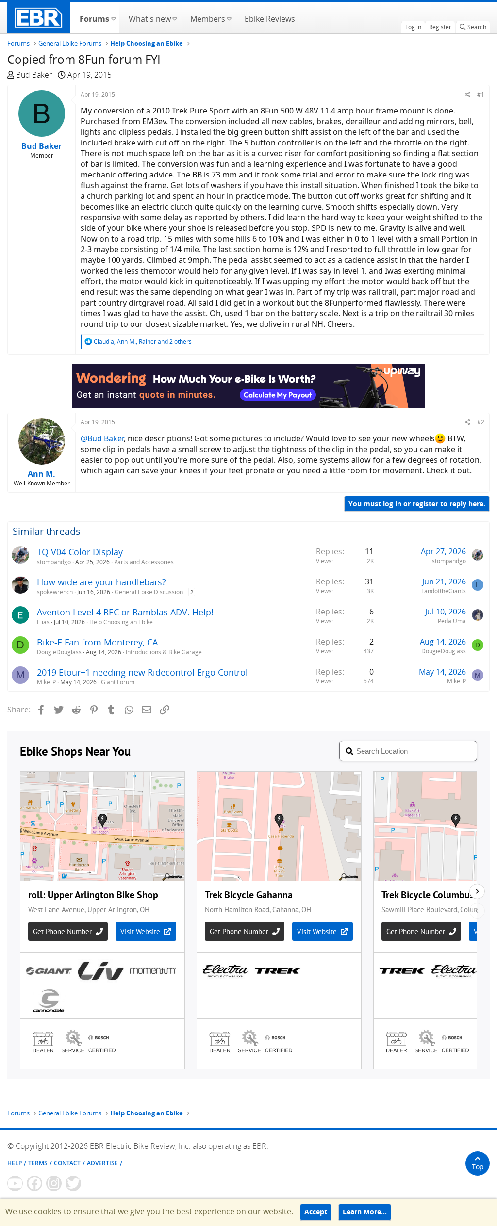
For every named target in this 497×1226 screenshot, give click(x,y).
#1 (480, 94)
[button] (113, 18)
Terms (38, 1163)
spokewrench (55, 592)
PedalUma (452, 621)
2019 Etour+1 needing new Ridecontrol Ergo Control (142, 672)
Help (14, 1163)
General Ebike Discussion (149, 592)
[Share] (468, 94)
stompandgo (54, 562)
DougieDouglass (59, 652)
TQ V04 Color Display (80, 552)
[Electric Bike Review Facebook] (34, 1183)
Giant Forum (117, 682)
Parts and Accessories (144, 562)
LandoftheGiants (443, 591)
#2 (480, 422)
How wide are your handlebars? (101, 582)
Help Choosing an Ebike (121, 622)
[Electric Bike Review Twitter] (73, 1183)
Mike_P (46, 682)
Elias (43, 622)
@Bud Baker (102, 438)
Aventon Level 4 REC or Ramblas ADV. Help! (125, 612)
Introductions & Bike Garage (164, 652)
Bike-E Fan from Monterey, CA (97, 642)
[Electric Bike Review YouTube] (15, 1183)
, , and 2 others (143, 342)
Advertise (102, 1163)
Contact (67, 1163)
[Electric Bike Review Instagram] (54, 1183)
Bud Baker (34, 74)
